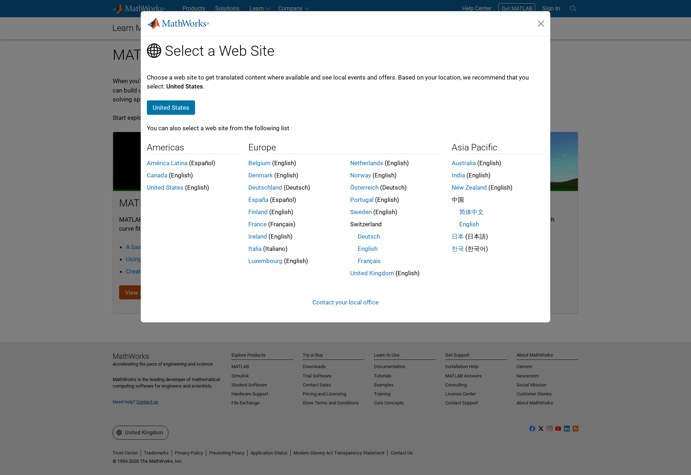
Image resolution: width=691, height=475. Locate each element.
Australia (464, 163)
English (368, 248)
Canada (157, 175)
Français (369, 260)
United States (165, 187)
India (458, 175)
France (257, 224)
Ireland (257, 236)
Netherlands (366, 163)
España (258, 199)
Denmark (260, 175)
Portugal (362, 199)
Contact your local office (345, 302)
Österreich (364, 187)
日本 (458, 236)
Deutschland (265, 187)
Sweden (361, 212)
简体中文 (471, 212)
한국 (458, 248)
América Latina (167, 163)
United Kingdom (372, 273)
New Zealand (469, 187)
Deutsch (369, 236)
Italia (255, 248)
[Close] (541, 23)
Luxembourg (265, 260)
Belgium (259, 163)
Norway (360, 175)
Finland (258, 212)
